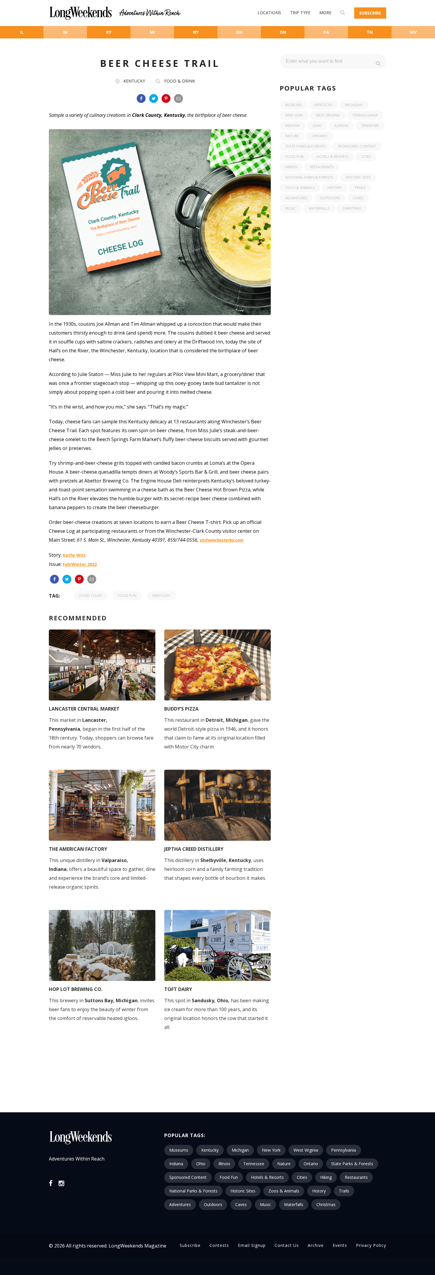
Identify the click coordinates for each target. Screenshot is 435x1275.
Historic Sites (358, 177)
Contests (219, 1245)
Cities (366, 156)
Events (340, 1245)
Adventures (296, 198)
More (325, 12)
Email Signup (252, 1245)
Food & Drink (179, 81)
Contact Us (287, 1245)
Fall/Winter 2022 (80, 564)
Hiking (291, 167)
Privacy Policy (371, 1245)
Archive (316, 1245)
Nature (292, 135)
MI (152, 32)
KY (108, 32)
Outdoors (330, 198)
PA (326, 32)
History (334, 187)
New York (294, 115)
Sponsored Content (357, 146)
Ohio (317, 125)
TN (370, 32)
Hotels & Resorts (332, 156)
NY (196, 32)
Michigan (353, 104)
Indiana (292, 125)
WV (413, 32)
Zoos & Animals (300, 187)
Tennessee (370, 125)
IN (65, 32)
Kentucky (134, 81)
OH (239, 32)
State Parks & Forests (305, 146)
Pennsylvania (365, 115)
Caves (358, 198)
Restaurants (322, 167)
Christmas (351, 208)
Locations (269, 12)
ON (283, 32)
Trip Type (300, 12)
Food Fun (127, 595)
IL (22, 32)
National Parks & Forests (309, 177)
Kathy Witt (74, 555)
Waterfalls (319, 208)
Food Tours (90, 595)
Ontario (320, 135)
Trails (360, 187)
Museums (293, 104)
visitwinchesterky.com (222, 540)
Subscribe (370, 13)
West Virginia (328, 115)
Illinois (341, 125)
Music (290, 208)
